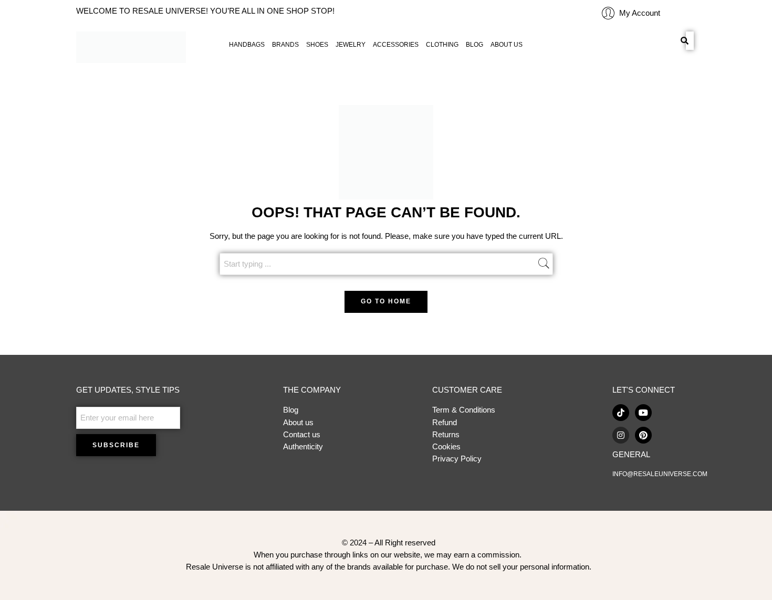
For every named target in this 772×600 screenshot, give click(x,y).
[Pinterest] (643, 435)
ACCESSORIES (396, 44)
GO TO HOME (386, 301)
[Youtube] (643, 412)
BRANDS (285, 44)
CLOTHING (442, 44)
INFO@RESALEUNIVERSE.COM (659, 474)
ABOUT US (507, 44)
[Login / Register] (608, 13)
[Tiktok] (620, 412)
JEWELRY (351, 44)
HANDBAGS (247, 44)
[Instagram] (620, 435)
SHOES (317, 44)
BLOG (474, 44)
